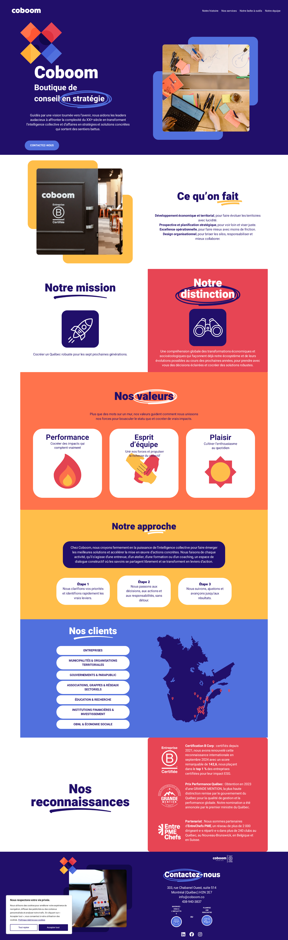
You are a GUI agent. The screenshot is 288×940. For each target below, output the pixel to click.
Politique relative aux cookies (31, 920)
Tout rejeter (23, 927)
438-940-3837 (192, 901)
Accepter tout (53, 927)
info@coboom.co (192, 897)
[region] (39, 914)
